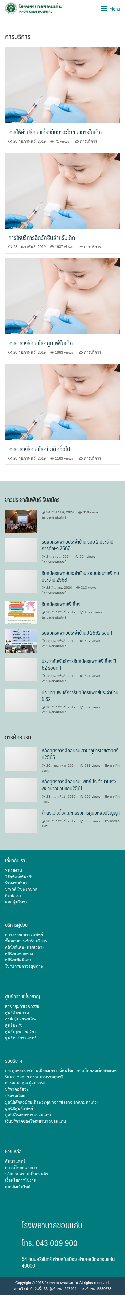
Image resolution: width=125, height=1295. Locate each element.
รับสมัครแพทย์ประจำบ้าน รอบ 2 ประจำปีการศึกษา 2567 (77, 545)
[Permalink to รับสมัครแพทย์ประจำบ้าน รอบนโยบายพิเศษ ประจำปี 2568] (21, 581)
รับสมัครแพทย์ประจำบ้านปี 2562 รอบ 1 (77, 632)
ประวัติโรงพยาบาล (21, 889)
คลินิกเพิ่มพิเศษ (18, 959)
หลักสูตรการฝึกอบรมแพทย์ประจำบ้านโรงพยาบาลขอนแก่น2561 (79, 784)
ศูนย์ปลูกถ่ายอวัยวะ (21, 1031)
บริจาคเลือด (15, 1096)
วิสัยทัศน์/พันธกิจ (19, 876)
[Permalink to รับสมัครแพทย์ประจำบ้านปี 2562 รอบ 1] (21, 640)
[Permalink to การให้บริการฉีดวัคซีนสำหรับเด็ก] (62, 190)
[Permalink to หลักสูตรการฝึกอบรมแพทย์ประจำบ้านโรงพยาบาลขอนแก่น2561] (21, 789)
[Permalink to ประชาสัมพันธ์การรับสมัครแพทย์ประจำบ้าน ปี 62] (21, 700)
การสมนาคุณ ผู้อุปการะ (25, 1083)
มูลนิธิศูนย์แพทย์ (19, 1108)
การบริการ (88, 141)
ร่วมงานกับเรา (17, 883)
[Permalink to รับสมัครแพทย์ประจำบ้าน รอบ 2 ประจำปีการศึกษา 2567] (21, 549)
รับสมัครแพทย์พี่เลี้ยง (61, 603)
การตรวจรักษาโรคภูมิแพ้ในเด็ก (40, 343)
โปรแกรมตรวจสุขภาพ (24, 966)
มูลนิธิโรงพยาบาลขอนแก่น (28, 1115)
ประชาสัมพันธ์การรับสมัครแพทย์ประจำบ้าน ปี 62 (80, 695)
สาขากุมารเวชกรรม (22, 1006)
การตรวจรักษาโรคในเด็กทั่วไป (39, 449)
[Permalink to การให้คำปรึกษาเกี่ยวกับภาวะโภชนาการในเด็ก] (62, 84)
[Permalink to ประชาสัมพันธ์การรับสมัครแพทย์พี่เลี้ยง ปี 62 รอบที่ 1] (21, 669)
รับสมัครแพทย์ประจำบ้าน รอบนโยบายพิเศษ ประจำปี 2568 (80, 576)
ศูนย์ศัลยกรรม (17, 1012)
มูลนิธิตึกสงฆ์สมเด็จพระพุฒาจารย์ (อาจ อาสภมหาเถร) (51, 1102)
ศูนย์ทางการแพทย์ (21, 1038)
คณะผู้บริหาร (16, 902)
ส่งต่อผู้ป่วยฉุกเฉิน (20, 1019)
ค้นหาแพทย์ (15, 1161)
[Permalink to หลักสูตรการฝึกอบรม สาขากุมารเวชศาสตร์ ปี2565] (21, 758)
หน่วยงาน (13, 870)
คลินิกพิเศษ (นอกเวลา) (24, 947)
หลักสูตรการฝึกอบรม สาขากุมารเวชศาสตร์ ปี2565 (80, 753)
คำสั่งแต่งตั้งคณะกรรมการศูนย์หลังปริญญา (81, 812)
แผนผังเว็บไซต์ (18, 1187)
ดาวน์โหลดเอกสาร (21, 1167)
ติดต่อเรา (13, 896)
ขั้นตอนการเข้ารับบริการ (26, 941)
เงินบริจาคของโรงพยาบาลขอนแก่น (35, 1121)
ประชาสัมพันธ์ (56, 517)
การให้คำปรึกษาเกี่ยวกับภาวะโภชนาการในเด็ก (55, 132)
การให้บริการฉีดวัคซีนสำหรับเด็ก (41, 237)
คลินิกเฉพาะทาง (19, 953)
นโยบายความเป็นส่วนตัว (26, 1174)
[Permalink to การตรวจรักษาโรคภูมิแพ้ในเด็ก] (62, 295)
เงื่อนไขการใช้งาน (20, 1180)
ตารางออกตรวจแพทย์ (24, 934)
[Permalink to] (21, 521)
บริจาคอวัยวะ (16, 1089)
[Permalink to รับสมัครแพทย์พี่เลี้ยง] (21, 612)
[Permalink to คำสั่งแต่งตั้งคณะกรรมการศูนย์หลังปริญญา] (21, 821)
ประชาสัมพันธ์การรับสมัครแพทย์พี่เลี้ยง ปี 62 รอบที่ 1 (79, 664)
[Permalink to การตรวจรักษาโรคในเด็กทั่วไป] (62, 401)
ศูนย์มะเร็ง (14, 1025)
